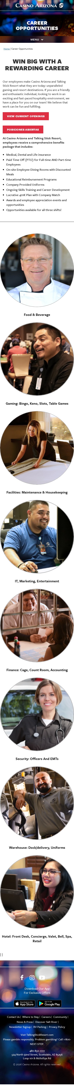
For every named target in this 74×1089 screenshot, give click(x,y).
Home (7, 48)
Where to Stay (30, 1017)
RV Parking (39, 1027)
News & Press (25, 1022)
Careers (46, 1017)
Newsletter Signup (20, 1027)
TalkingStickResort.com (40, 1035)
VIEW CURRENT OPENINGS (26, 116)
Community (60, 1017)
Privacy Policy (57, 1027)
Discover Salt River (46, 1022)
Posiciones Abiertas (23, 129)
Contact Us (13, 1017)
